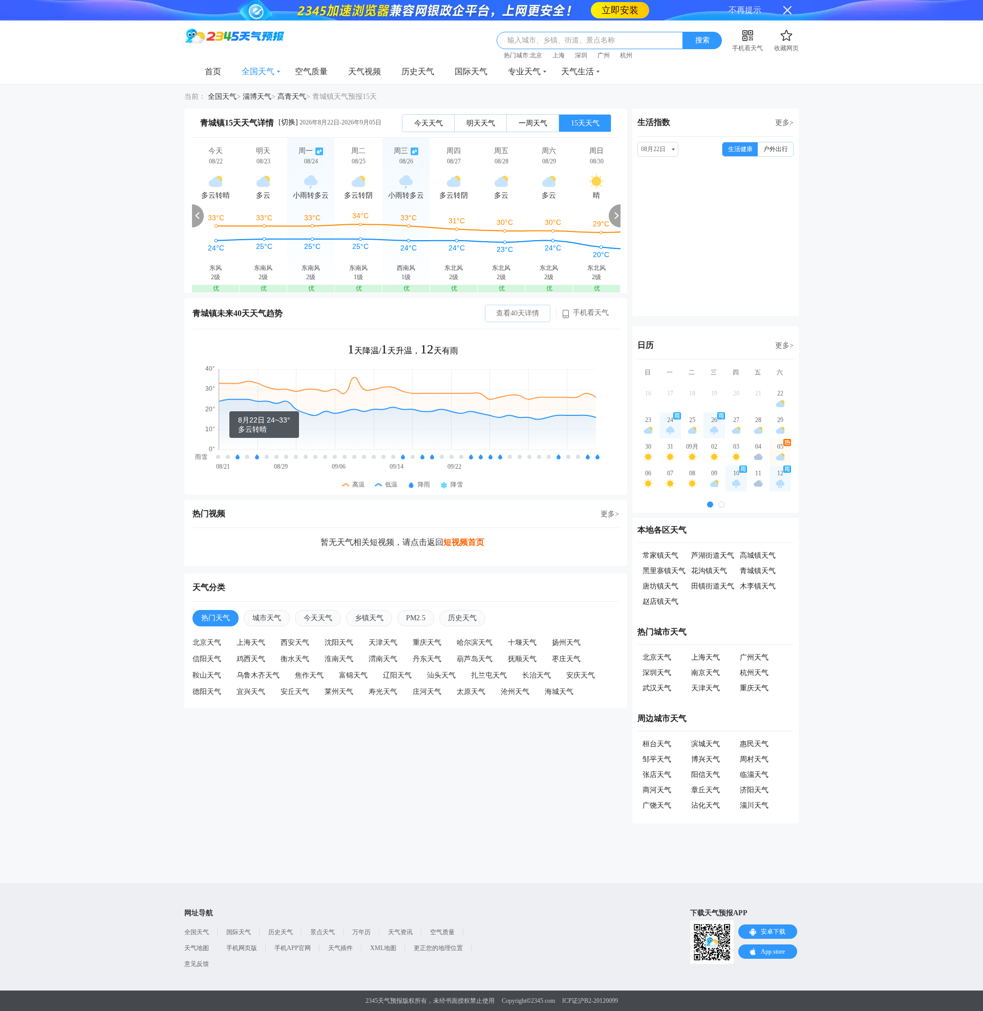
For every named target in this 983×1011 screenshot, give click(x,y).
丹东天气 (427, 659)
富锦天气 (353, 675)
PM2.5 (415, 618)
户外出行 (775, 149)
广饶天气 (657, 805)
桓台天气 (657, 744)
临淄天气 (754, 774)
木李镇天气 (758, 586)
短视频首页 (463, 542)
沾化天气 (705, 805)
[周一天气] (310, 215)
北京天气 (207, 642)
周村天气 (754, 759)
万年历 (361, 932)
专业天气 (524, 71)
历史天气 (417, 71)
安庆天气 (580, 675)
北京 (536, 55)
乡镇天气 (369, 618)
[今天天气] (215, 215)
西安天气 (295, 642)
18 (692, 393)
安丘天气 (295, 692)
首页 (213, 71)
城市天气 (266, 618)
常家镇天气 (660, 555)
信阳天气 (207, 659)
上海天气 (251, 642)
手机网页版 (241, 948)
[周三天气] (406, 215)
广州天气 (754, 657)
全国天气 (258, 71)
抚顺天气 (522, 659)
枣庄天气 (566, 659)
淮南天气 (339, 659)
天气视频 (364, 71)
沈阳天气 (339, 642)
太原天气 (471, 692)
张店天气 (657, 774)
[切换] (288, 122)
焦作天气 (309, 675)
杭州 (626, 55)
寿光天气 (383, 692)
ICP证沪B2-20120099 (590, 1000)
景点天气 (322, 932)
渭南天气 (383, 659)
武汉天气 (657, 688)
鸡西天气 (251, 659)
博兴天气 (705, 759)
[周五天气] (501, 215)
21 (758, 393)
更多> (610, 514)
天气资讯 (400, 932)
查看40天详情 (517, 313)
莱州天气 (339, 692)
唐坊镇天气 (660, 586)
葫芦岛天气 (475, 659)
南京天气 (705, 673)
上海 (558, 55)
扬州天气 (566, 642)
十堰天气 (522, 642)
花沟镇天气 (709, 571)
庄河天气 (427, 692)
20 (736, 393)
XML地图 (383, 948)
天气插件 (340, 948)
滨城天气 (705, 744)
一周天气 (533, 123)
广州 (603, 55)
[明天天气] (263, 215)
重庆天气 (427, 642)
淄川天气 (754, 805)
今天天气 (428, 123)
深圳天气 (657, 673)
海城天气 (559, 692)
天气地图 (196, 948)
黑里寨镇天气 (664, 571)
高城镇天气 (758, 555)
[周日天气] (596, 215)
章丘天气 (705, 790)
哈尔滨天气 (475, 642)
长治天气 (536, 675)
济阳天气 (754, 790)
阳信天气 (705, 774)
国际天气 (471, 71)
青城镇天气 (758, 571)
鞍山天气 (207, 675)
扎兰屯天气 (489, 675)
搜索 (702, 40)
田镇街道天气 (712, 586)
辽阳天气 (397, 675)
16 (648, 393)
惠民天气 (754, 744)
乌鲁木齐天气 (258, 675)
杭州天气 (754, 673)
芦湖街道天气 (712, 555)
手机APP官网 (292, 948)
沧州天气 (515, 692)
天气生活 (577, 71)
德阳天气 (207, 692)
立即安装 (620, 10)
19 (714, 393)
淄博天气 (257, 96)
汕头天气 (441, 675)
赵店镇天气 (660, 601)
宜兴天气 (251, 692)
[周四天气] (453, 215)
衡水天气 (295, 659)
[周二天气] (358, 215)
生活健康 (740, 149)
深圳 (581, 55)
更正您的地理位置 (438, 948)
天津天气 (383, 642)
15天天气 (585, 123)
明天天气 (480, 123)
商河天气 (657, 790)
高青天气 (291, 96)
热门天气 (215, 618)
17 (670, 393)
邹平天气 (657, 759)
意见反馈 (196, 963)
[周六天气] (548, 215)
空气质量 (311, 71)
